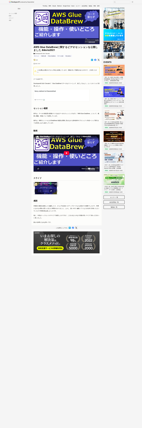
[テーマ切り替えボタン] (132, 2)
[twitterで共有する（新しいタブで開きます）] (99, 60)
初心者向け (68, 56)
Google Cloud (66, 6)
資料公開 (44, 56)
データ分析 (60, 56)
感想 (10, 20)
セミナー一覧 (114, 197)
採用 (98, 6)
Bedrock (59, 6)
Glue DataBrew (52, 56)
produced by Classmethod (27, 2)
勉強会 (90, 6)
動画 (10, 15)
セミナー (78, 6)
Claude (54, 6)
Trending (45, 6)
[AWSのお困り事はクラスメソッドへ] (67, 242)
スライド (11, 18)
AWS (50, 6)
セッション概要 (13, 13)
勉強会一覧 (114, 207)
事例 (95, 6)
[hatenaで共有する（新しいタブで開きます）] (92, 60)
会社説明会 (84, 6)
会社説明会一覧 (114, 202)
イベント (37, 56)
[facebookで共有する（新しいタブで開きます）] (95, 60)
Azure (72, 6)
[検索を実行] (114, 2)
